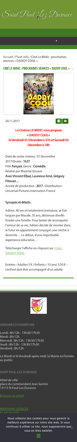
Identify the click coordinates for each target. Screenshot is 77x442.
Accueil (8, 57)
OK (38, 435)
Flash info (22, 57)
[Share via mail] (65, 121)
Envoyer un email (12, 396)
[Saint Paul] (38, 15)
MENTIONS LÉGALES (14, 409)
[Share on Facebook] (59, 121)
